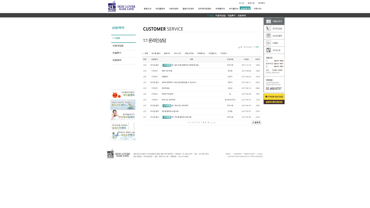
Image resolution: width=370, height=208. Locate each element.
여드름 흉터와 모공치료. (170, 111)
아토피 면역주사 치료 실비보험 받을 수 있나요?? (179, 82)
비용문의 (165, 77)
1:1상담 (210, 15)
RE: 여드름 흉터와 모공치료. (182, 117)
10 (208, 122)
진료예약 (242, 15)
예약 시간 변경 (167, 71)
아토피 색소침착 (167, 94)
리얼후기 (232, 15)
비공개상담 (220, 15)
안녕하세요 (166, 88)
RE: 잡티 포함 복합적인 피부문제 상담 (185, 65)
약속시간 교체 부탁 (168, 100)
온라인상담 (248, 47)
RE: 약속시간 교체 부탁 (180, 105)
